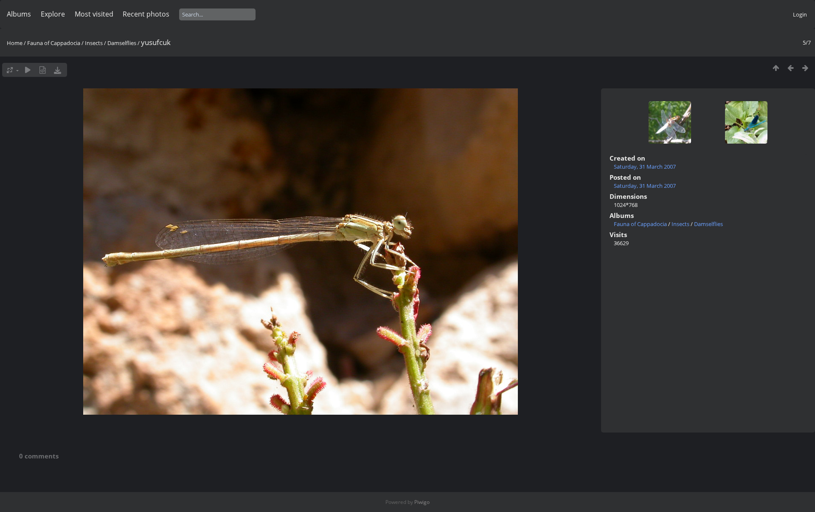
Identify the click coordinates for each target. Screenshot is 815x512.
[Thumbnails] (775, 68)
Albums (19, 14)
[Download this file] (57, 70)
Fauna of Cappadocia (53, 43)
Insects (94, 43)
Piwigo (422, 502)
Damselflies (121, 43)
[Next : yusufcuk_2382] (805, 68)
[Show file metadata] (42, 70)
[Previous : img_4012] (790, 68)
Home (14, 43)
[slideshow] (27, 70)
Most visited (94, 14)
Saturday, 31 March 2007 (645, 166)
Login (800, 14)
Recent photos (146, 14)
